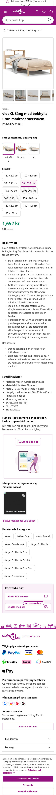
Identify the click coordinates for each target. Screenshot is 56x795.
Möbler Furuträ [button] (43, 536)
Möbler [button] (7, 536)
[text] (11, 224)
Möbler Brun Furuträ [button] (14, 544)
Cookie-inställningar (28, 791)
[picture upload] (28, 462)
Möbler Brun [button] (23, 536)
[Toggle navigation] (5, 11)
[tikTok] (23, 703)
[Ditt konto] (37, 11)
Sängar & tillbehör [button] (39, 544)
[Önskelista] (44, 11)
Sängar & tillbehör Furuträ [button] (17, 560)
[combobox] (28, 20)
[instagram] (11, 703)
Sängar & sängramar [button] (14, 576)
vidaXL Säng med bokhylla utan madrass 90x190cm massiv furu (25, 118)
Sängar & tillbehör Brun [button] (15, 552)
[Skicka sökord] (49, 19)
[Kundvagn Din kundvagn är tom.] (51, 11)
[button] (8, 152)
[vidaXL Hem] (19, 11)
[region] (28, 775)
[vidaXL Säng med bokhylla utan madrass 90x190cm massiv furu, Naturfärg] (28, 63)
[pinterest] (17, 703)
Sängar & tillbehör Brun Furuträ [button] (19, 568)
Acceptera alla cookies (28, 778)
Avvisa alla (28, 785)
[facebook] (5, 703)
